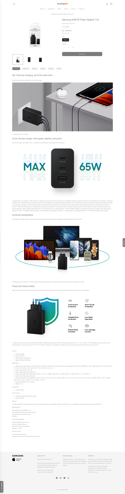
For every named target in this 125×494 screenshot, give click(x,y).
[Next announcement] (112, 14)
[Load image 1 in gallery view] (18, 59)
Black (65, 40)
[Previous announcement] (13, 14)
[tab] (16, 68)
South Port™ (64, 489)
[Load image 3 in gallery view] (40, 59)
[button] (14, 4)
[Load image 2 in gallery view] (29, 59)
